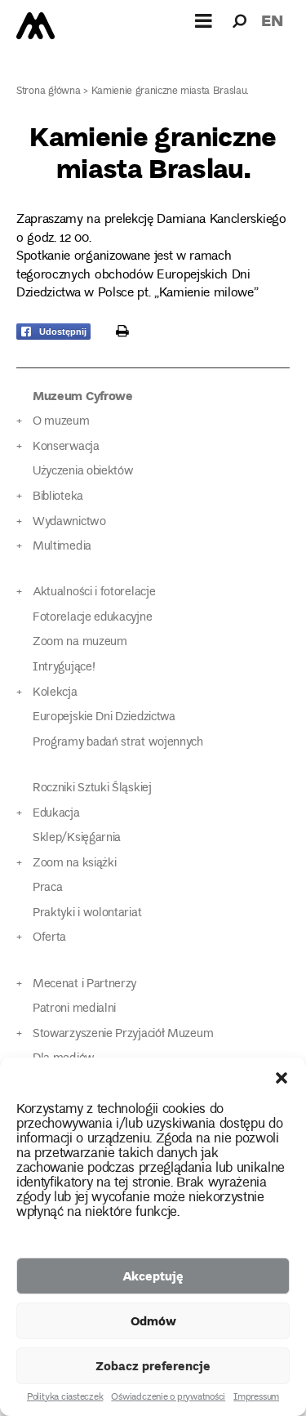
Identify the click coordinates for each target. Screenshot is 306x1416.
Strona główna (48, 91)
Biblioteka (58, 497)
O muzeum (61, 422)
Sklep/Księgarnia (77, 838)
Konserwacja (66, 447)
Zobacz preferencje (153, 1365)
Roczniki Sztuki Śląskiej (92, 788)
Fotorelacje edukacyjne (92, 618)
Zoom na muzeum (80, 642)
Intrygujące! (64, 667)
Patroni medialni (74, 1009)
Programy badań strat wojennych (118, 742)
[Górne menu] (204, 20)
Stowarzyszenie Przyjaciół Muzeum (123, 1034)
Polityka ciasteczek (65, 1398)
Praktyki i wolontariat (87, 913)
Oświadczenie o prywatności (168, 1398)
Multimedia (62, 547)
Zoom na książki (74, 863)
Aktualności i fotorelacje (94, 592)
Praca (47, 888)
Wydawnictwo (69, 522)
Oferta (49, 938)
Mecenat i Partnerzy (84, 984)
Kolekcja (55, 693)
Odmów (153, 1320)
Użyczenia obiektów (83, 471)
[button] (281, 1078)
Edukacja (56, 814)
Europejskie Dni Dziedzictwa (104, 717)
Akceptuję (153, 1276)
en (272, 20)
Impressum (256, 1398)
